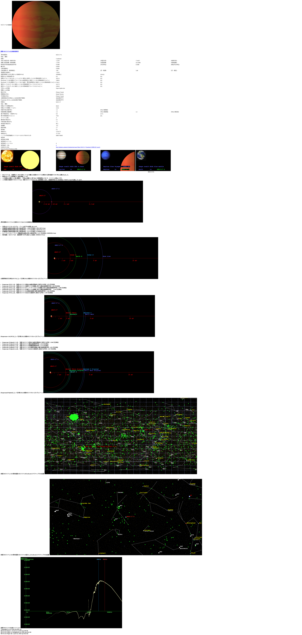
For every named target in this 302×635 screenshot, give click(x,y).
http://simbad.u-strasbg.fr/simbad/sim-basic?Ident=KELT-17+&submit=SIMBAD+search (78, 147)
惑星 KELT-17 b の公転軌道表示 (10, 51)
